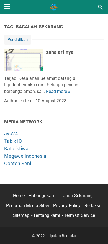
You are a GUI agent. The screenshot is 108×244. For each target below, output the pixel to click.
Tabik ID (13, 141)
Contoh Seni (17, 163)
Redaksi (92, 205)
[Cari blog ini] (100, 7)
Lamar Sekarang (76, 195)
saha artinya (60, 52)
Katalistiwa (16, 148)
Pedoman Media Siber (27, 205)
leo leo (24, 100)
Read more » (58, 91)
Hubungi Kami (42, 195)
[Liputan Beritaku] (54, 7)
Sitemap (21, 215)
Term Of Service (79, 215)
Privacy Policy (67, 205)
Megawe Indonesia (25, 156)
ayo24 (11, 133)
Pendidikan (17, 39)
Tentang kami (46, 215)
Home (19, 195)
